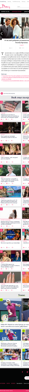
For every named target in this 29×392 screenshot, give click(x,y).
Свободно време (16, 11)
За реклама (2, 383)
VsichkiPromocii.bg (16, 1)
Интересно (9, 14)
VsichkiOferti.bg (3, 1)
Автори (8, 383)
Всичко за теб (5, 11)
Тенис (21, 295)
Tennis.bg (23, 1)
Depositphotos (19, 383)
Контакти (13, 383)
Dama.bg (9, 1)
